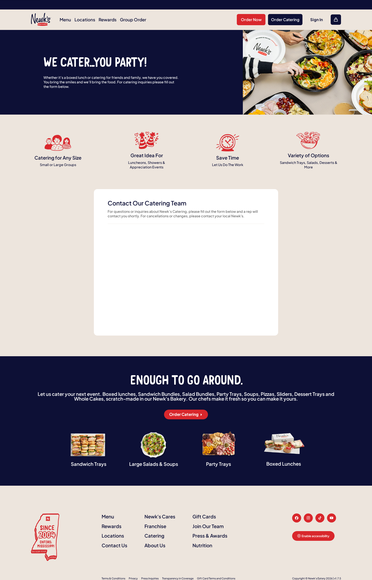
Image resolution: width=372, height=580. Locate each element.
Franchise (155, 526)
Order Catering (285, 19)
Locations (84, 19)
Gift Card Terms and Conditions (216, 578)
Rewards (107, 19)
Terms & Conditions (113, 578)
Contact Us (114, 545)
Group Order (133, 19)
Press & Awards (209, 536)
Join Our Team (208, 526)
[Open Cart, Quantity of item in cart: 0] (336, 19)
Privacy (133, 578)
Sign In (316, 19)
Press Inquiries (150, 578)
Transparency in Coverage (178, 578)
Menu (65, 19)
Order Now (251, 19)
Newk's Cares (159, 516)
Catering (154, 536)
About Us (154, 545)
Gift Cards (204, 516)
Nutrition (202, 545)
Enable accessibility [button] (315, 536)
